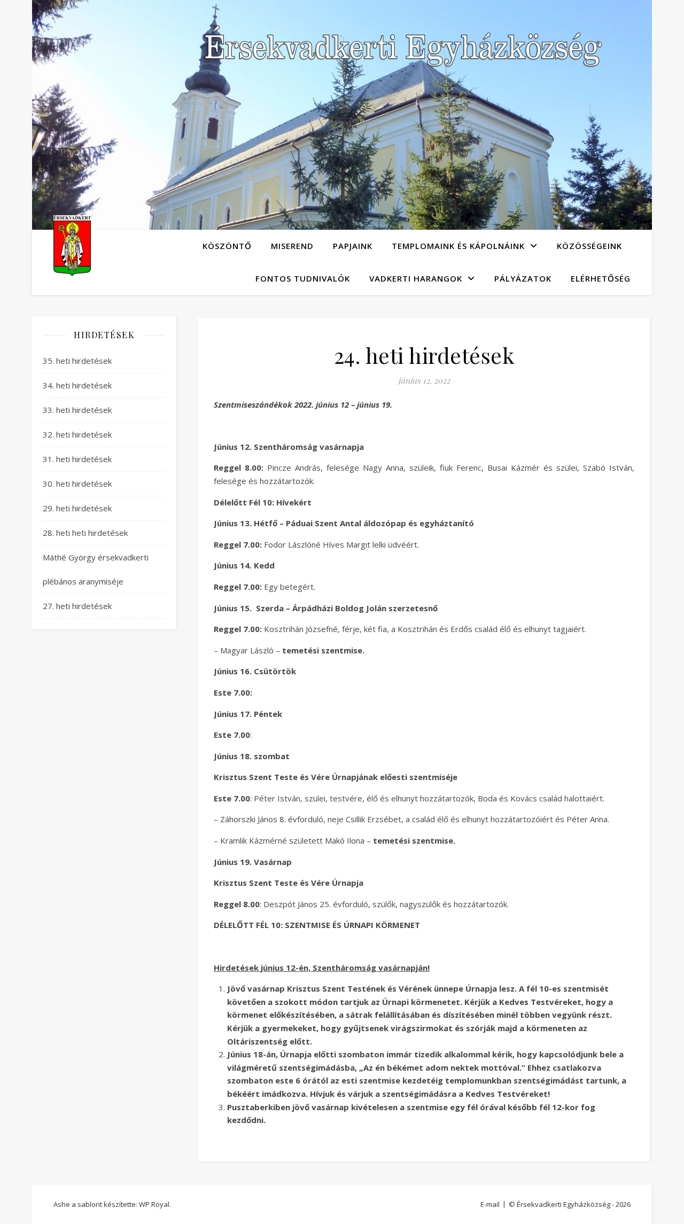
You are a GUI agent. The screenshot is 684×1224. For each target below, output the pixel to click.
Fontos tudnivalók (302, 278)
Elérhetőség (601, 278)
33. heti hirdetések (77, 409)
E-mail (490, 1204)
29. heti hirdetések (77, 508)
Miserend (292, 245)
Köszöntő (227, 245)
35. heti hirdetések (77, 360)
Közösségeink (589, 245)
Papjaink (352, 245)
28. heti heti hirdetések (85, 532)
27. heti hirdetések (77, 606)
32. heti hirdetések (77, 434)
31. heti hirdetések (77, 459)
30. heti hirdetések (77, 483)
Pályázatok (522, 278)
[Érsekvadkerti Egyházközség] (72, 245)
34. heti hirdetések (77, 385)
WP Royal (154, 1204)
